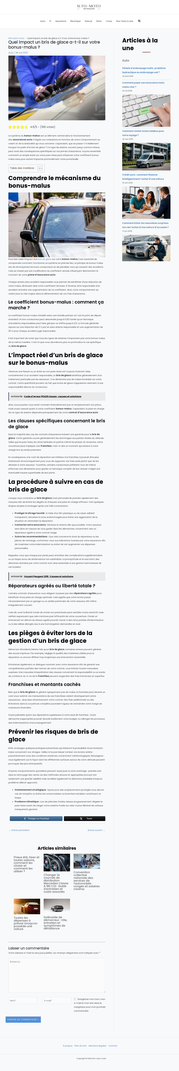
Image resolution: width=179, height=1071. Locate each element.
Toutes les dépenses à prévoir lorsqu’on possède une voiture (25, 923)
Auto (42, 21)
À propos (67, 1045)
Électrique (75, 21)
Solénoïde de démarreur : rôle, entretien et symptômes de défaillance (55, 922)
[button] (139, 21)
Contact (112, 1045)
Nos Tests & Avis (124, 21)
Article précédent (19, 830)
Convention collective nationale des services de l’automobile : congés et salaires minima (87, 880)
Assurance (60, 21)
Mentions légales (97, 1045)
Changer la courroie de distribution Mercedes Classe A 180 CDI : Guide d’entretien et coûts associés (56, 883)
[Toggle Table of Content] (39, 168)
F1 (50, 21)
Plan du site (81, 1045)
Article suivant (96, 830)
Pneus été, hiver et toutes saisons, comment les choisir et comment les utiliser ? (26, 864)
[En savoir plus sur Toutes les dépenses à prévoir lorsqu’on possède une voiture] (27, 906)
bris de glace (45, 259)
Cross (109, 21)
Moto (99, 21)
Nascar (88, 21)
